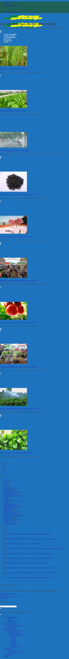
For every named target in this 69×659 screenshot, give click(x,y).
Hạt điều (6, 497)
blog (5, 481)
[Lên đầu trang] (0, 614)
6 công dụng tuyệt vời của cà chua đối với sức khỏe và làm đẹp (17, 322)
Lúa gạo (6, 502)
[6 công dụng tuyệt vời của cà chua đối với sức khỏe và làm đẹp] (13, 319)
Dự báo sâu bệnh (9, 494)
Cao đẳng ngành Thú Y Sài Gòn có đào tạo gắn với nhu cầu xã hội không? (27, 553)
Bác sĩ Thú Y (8, 2)
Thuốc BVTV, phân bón (11, 517)
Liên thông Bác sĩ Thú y (11, 501)
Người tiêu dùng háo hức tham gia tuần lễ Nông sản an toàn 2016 (18, 280)
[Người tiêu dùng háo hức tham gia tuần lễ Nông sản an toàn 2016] (13, 277)
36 (4, 472)
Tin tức (6, 656)
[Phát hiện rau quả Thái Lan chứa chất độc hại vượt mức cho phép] (13, 363)
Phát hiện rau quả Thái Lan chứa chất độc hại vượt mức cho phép (18, 367)
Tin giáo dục (8, 4)
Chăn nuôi (7, 489)
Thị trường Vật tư (10, 629)
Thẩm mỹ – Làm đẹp (10, 513)
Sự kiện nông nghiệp (10, 512)
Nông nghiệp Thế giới (11, 505)
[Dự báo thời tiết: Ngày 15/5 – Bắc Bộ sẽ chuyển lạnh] (13, 147)
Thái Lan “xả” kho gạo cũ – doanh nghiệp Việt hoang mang (16, 236)
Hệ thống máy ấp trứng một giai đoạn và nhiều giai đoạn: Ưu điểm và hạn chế (28, 558)
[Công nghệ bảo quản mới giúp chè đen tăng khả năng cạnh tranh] (13, 191)
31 (4, 464)
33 (4, 467)
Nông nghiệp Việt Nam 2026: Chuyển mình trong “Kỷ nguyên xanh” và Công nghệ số (30, 539)
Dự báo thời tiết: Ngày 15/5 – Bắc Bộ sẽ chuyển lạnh (14, 150)
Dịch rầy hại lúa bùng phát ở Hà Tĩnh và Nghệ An (13, 69)
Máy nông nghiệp (9, 504)
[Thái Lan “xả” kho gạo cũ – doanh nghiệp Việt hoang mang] (13, 233)
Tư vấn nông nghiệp (10, 523)
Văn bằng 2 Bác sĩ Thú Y (15, 653)
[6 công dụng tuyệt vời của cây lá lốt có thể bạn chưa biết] (13, 449)
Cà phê (6, 484)
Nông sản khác (8, 509)
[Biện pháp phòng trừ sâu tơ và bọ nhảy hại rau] (13, 107)
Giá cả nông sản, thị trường (12, 496)
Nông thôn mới (8, 510)
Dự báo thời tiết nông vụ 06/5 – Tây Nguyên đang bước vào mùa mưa (19, 408)
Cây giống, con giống (10, 488)
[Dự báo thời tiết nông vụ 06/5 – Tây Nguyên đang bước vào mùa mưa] (13, 405)
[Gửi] (0, 608)
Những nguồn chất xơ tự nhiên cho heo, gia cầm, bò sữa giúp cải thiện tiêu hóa (29, 568)
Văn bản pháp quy (13, 622)
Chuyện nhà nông (9, 491)
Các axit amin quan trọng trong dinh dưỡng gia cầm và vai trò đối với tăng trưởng (29, 572)
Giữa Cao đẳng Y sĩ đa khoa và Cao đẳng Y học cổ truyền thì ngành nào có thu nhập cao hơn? (34, 548)
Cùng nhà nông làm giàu (11, 492)
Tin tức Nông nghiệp (10, 6)
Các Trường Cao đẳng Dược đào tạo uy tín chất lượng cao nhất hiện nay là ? (28, 577)
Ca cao (6, 483)
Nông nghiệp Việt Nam (11, 507)
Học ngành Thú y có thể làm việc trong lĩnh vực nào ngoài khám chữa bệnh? (28, 534)
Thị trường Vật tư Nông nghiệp (13, 515)
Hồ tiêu (6, 499)
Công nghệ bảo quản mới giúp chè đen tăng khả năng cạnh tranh (18, 194)
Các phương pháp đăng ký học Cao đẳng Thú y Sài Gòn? (22, 544)
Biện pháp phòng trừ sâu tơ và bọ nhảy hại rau (13, 110)
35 (4, 470)
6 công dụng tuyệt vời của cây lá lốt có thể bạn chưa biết (16, 453)
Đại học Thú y (8, 525)
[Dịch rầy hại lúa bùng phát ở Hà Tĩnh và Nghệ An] (13, 65)
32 (4, 466)
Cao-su (6, 486)
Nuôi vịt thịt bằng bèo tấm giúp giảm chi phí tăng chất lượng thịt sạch (25, 563)
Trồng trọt (7, 521)
